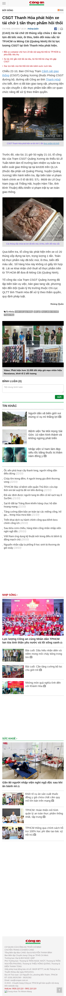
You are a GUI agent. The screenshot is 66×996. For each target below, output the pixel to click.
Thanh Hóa (53, 79)
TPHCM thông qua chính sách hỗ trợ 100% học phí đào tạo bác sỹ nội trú (44, 831)
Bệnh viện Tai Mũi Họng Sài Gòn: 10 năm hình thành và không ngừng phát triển (45, 435)
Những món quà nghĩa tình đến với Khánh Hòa (43, 684)
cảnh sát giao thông (24, 312)
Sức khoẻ (9, 738)
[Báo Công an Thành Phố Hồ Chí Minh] (36, 3)
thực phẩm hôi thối (51, 143)
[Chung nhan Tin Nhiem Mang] (18, 991)
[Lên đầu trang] (59, 990)
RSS (61, 10)
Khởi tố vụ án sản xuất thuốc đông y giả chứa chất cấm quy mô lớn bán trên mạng (42, 797)
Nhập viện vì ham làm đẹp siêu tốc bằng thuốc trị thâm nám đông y (45, 452)
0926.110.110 (17, 989)
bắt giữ (37, 312)
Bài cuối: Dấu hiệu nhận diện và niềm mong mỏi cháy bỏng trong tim (43, 654)
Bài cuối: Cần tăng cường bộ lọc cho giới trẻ (43, 668)
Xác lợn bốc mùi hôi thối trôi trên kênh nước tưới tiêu (28, 66)
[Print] (61, 28)
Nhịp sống (9, 595)
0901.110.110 (30, 989)
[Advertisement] (33, 573)
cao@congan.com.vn (19, 980)
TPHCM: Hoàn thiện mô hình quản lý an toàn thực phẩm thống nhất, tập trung (44, 813)
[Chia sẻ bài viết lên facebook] (55, 28)
